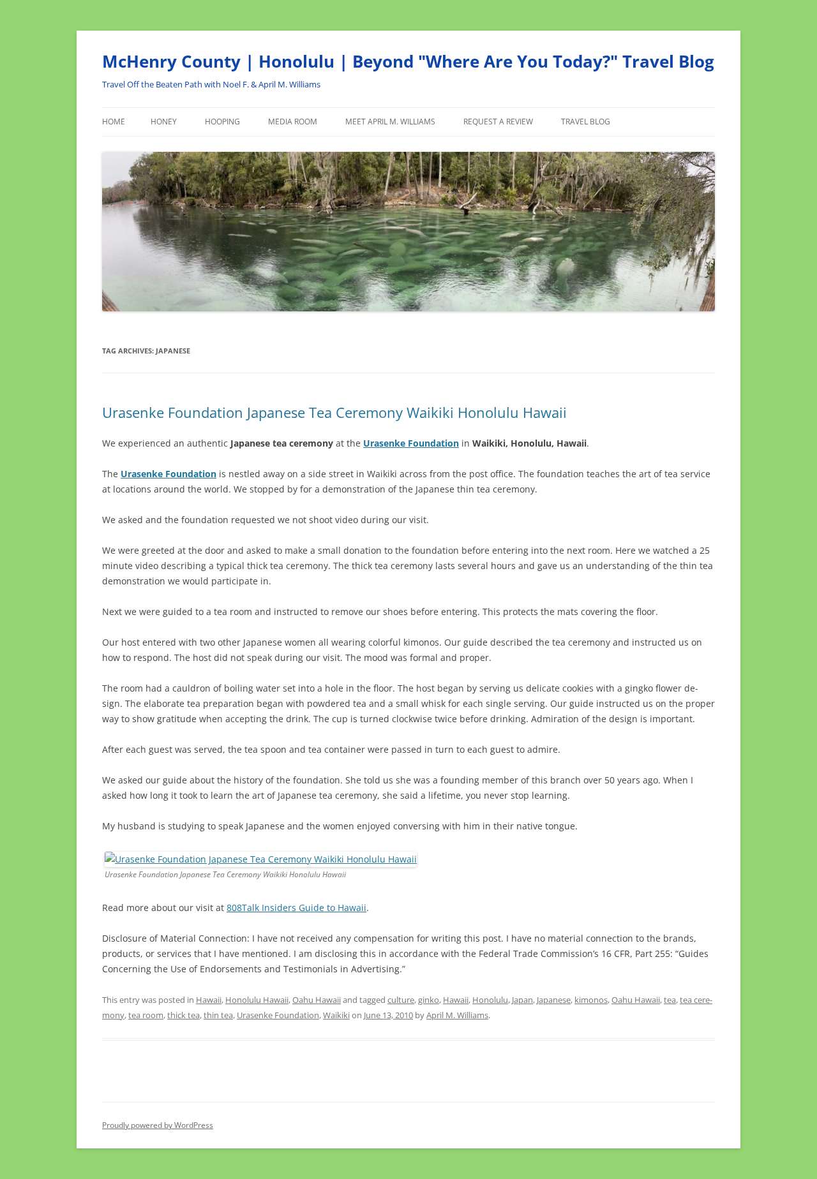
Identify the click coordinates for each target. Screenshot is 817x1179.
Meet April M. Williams (390, 121)
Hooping (222, 121)
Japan (522, 999)
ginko (428, 999)
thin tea (218, 1015)
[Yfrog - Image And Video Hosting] (261, 859)
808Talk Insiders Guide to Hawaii (296, 907)
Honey (164, 121)
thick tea (183, 1015)
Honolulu (490, 999)
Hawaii (208, 999)
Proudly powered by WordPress (157, 1125)
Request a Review (498, 121)
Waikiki (336, 1015)
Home (113, 121)
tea (670, 999)
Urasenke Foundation (278, 1015)
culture (400, 999)
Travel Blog (585, 121)
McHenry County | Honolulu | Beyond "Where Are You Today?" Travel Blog (408, 61)
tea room (145, 1015)
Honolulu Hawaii (257, 999)
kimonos (591, 999)
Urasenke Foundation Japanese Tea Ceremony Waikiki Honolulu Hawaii (334, 412)
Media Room (292, 121)
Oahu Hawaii (316, 999)
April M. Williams (457, 1015)
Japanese (554, 999)
